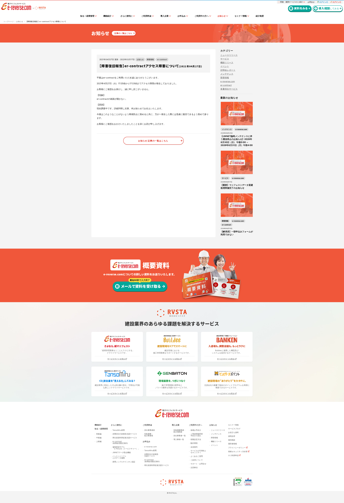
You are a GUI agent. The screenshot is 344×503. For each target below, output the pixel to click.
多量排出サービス (229, 89)
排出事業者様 (149, 430)
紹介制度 (260, 16)
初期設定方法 (196, 439)
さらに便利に (126, 16)
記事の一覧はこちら (123, 33)
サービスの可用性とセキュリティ (198, 451)
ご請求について (197, 460)
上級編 (98, 441)
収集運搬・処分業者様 (148, 435)
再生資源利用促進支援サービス (124, 438)
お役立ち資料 (233, 432)
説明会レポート (227, 70)
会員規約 (194, 447)
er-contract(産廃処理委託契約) (120, 442)
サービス (224, 59)
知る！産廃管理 (87, 16)
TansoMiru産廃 (118, 430)
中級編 (98, 438)
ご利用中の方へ (202, 16)
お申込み (182, 16)
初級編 (98, 434)
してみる (329, 8)
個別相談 (231, 440)
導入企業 (164, 16)
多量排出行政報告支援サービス (124, 434)
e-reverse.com (227, 81)
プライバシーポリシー (237, 448)
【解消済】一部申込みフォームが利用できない (237, 233)
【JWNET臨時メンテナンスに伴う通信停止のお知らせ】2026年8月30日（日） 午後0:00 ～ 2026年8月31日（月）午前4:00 (237, 141)
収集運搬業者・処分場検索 (179, 431)
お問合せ (311, 2)
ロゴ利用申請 (233, 455)
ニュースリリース (229, 55)
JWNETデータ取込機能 (121, 452)
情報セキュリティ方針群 (237, 451)
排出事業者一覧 (179, 436)
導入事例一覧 (178, 439)
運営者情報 (232, 444)
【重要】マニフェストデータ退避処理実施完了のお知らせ (237, 186)
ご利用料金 (146, 16)
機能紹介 (107, 16)
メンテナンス (226, 74)
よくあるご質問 (197, 456)
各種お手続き (196, 430)
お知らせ (222, 16)
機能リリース (226, 62)
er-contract (162, 59)
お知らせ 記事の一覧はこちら (153, 140)
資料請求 (231, 436)
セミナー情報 (241, 16)
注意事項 (194, 467)
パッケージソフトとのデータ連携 (119, 457)
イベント (224, 66)
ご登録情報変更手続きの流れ (197, 435)
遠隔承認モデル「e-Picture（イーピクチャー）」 (125, 448)
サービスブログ (234, 429)
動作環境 (194, 443)
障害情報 (150, 59)
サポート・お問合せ (198, 464)
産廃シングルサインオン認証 (123, 462)
